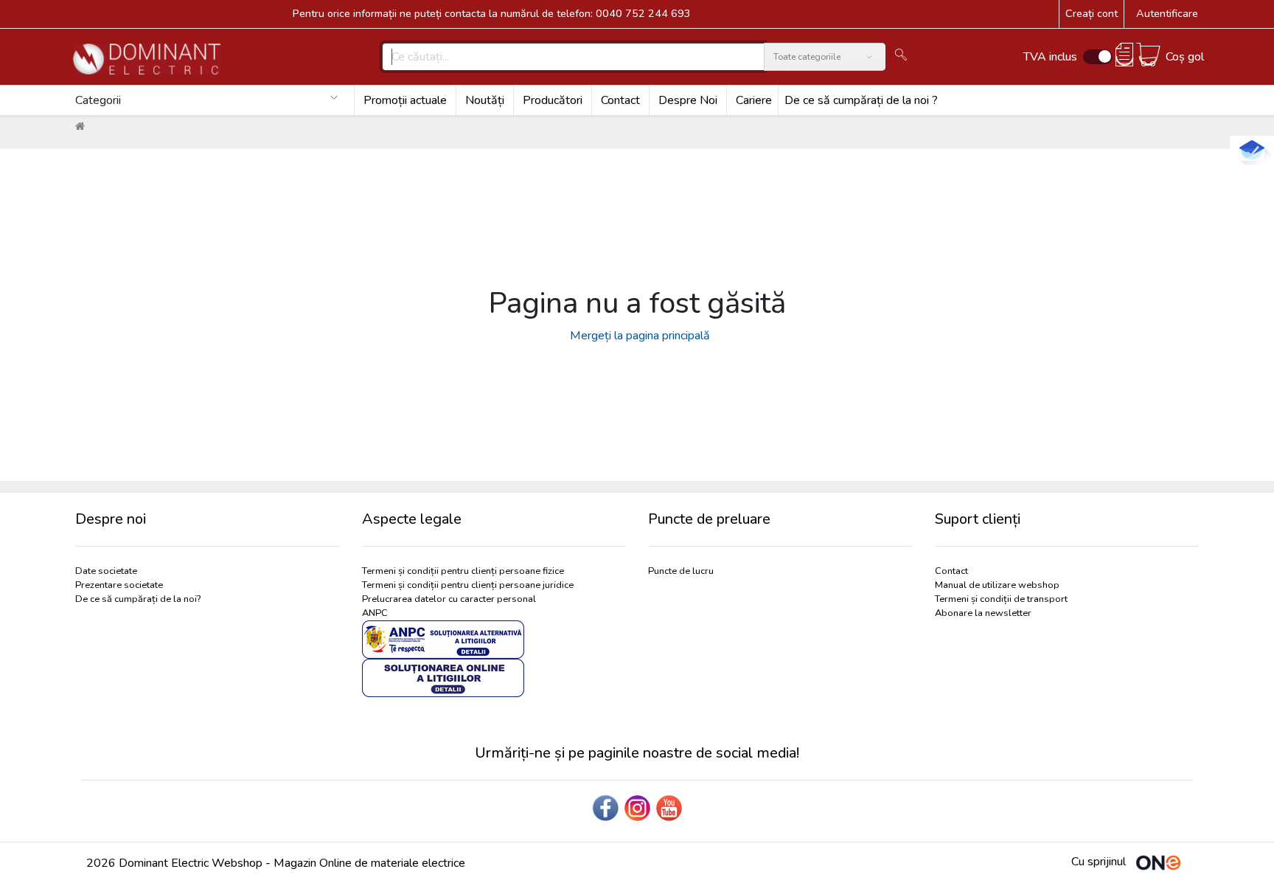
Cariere (754, 100)
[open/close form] (1252, 150)
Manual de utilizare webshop (997, 585)
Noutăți (484, 100)
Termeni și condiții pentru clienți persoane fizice (463, 571)
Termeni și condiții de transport (1001, 599)
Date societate (106, 571)
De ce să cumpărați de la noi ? (861, 100)
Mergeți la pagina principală (637, 336)
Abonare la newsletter (983, 613)
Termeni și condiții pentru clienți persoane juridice (468, 585)
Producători (552, 100)
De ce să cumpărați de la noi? (138, 599)
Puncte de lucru (681, 571)
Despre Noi (687, 100)
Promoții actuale (405, 100)
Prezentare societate (119, 585)
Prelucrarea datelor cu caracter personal (449, 599)
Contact (620, 100)
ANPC (375, 613)
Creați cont (1091, 13)
